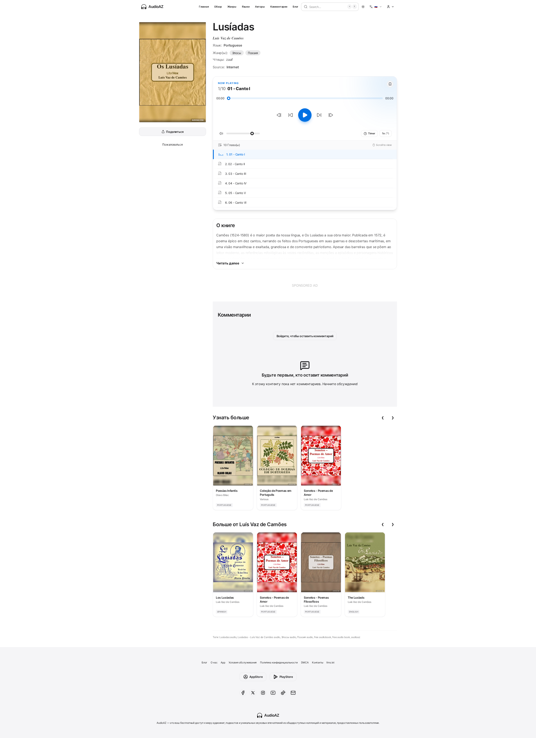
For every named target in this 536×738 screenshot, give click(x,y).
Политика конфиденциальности (279, 662)
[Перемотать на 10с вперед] (319, 115)
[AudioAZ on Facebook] (243, 692)
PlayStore (286, 676)
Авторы (260, 6)
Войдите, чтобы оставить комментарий (305, 336)
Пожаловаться (172, 144)
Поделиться (174, 131)
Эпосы (236, 53)
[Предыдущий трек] (279, 115)
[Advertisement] (305, 285)
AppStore (256, 676)
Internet (233, 67)
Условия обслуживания (243, 662)
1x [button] (383, 133)
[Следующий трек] (331, 115)
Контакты (317, 662)
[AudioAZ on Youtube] (273, 692)
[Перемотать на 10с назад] (290, 115)
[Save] (390, 84)
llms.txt (330, 662)
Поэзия (253, 53)
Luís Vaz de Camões (228, 38)
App (223, 662)
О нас (214, 662)
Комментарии (278, 6)
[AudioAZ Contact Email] (293, 692)
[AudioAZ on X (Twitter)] (253, 692)
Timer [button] (371, 133)
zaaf (229, 59)
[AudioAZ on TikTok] (283, 692)
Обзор (218, 6)
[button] (375, 6)
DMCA (305, 662)
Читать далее (227, 263)
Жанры (231, 6)
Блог (295, 6)
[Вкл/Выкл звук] (221, 133)
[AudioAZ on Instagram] (263, 692)
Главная (204, 6)
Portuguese (233, 45)
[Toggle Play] (305, 115)
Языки (246, 6)
